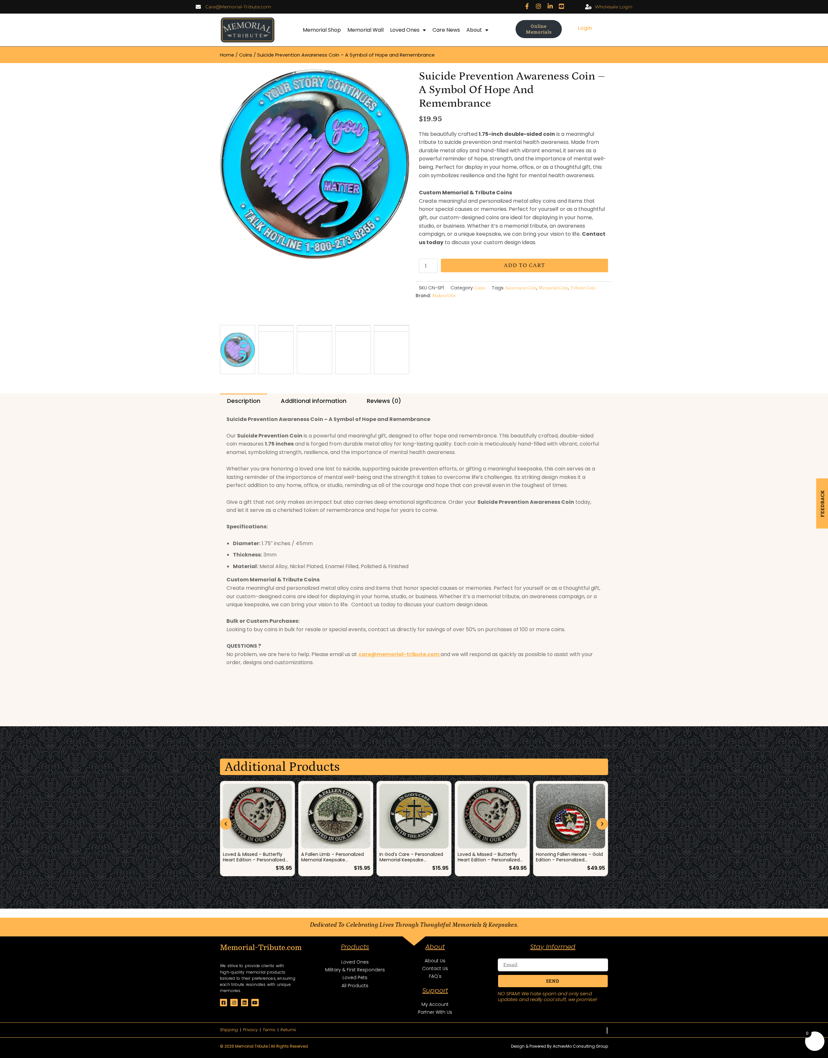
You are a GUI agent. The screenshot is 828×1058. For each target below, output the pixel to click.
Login (585, 28)
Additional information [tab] (313, 401)
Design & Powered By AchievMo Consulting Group (559, 1046)
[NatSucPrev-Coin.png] (314, 164)
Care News (446, 30)
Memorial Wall (365, 30)
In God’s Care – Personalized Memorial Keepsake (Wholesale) (411, 860)
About (474, 30)
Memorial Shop (322, 30)
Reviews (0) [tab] (384, 401)
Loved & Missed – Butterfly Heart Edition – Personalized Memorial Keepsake (489, 860)
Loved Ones (404, 30)
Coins (245, 55)
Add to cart (524, 265)
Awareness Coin (520, 288)
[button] (226, 824)
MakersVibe (444, 295)
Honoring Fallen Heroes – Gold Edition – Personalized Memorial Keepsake (569, 860)
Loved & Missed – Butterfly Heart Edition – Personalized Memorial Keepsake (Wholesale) (254, 862)
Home (227, 55)
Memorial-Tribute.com (261, 947)
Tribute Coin (582, 288)
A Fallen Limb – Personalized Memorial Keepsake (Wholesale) (332, 860)
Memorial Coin (553, 288)
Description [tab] (243, 401)
